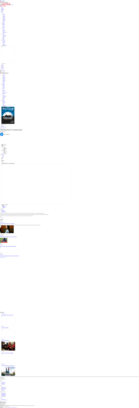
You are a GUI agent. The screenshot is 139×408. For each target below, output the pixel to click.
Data (3, 26)
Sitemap (2, 390)
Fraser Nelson (3, 210)
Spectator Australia (3, 393)
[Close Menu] (0, 70)
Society (4, 85)
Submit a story (3, 383)
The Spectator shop (3, 394)
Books (3, 29)
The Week (4, 40)
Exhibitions (4, 30)
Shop (2, 12)
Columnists (4, 102)
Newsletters (4, 17)
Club (2, 11)
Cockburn (4, 14)
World (3, 25)
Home (2, 7)
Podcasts (2, 9)
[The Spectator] (0, 6)
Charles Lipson (3, 364)
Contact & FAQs (3, 382)
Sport (3, 98)
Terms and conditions (3, 388)
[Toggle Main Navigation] (0, 4)
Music (3, 31)
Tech (3, 76)
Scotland (4, 27)
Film (3, 91)
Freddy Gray (2, 326)
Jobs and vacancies (3, 389)
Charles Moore (1, 254)
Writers (4, 18)
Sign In (2, 69)
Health (3, 39)
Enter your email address (3, 402)
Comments (3, 154)
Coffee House (3, 23)
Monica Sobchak (2, 222)
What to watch (4, 35)
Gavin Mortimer (2, 235)
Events (2, 10)
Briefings (4, 20)
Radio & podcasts (5, 92)
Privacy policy (3, 387)
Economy (4, 87)
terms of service (10, 407)
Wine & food (4, 96)
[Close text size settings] (2, 158)
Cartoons (4, 44)
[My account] (3, 69)
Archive (4, 22)
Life (1, 94)
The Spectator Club (3, 396)
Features (4, 41)
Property (4, 37)
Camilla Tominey (3, 211)
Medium (6, 148)
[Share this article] (2, 157)
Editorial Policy (3, 384)
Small (5, 147)
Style (3, 38)
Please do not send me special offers (5, 406)
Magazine (4, 16)
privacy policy (15, 407)
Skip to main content (2, 0)
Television (4, 93)
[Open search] (0, 69)
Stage (3, 33)
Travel (3, 36)
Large (5, 149)
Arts (3, 43)
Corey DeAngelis (3, 313)
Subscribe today (3, 399)
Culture (4, 15)
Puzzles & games (5, 45)
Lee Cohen (2, 351)
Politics (4, 24)
